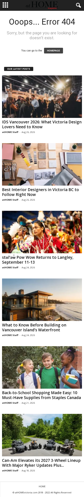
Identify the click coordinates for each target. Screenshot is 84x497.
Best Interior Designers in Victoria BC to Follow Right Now (40, 192)
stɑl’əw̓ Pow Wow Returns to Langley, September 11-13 (37, 260)
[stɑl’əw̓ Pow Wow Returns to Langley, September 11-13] (42, 232)
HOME (42, 486)
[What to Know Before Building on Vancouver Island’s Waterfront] (42, 299)
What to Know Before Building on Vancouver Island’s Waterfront (34, 327)
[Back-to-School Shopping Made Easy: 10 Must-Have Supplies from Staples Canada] (42, 367)
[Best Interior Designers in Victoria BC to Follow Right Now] (42, 164)
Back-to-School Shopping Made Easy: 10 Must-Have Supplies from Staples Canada (41, 395)
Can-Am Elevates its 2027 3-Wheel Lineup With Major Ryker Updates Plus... (41, 463)
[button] (77, 5)
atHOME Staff (10, 132)
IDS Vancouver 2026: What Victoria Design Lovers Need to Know (42, 124)
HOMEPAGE (53, 50)
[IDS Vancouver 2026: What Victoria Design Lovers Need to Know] (42, 96)
